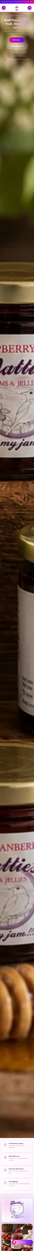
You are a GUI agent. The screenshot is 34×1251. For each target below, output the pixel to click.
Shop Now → (17, 40)
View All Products (17, 46)
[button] (4, 8)
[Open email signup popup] (30, 1242)
